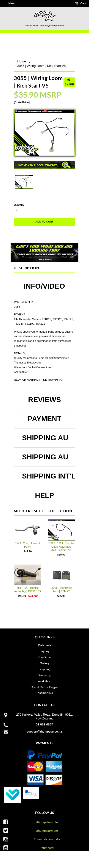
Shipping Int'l (46, 476)
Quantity (19, 204)
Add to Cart (44, 221)
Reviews (44, 400)
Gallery (44, 663)
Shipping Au (45, 438)
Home (21, 61)
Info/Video (44, 286)
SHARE (69, 84)
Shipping (45, 669)
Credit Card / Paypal (44, 687)
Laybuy (44, 651)
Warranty (44, 675)
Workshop (44, 681)
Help (44, 495)
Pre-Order (44, 657)
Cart (83, 3)
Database (44, 645)
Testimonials (44, 693)
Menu (11, 3)
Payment (44, 419)
